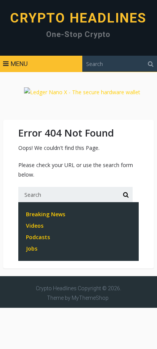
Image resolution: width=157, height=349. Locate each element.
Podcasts (38, 237)
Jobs (31, 248)
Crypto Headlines (78, 18)
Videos (34, 225)
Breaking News (45, 214)
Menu (19, 64)
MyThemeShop (90, 298)
